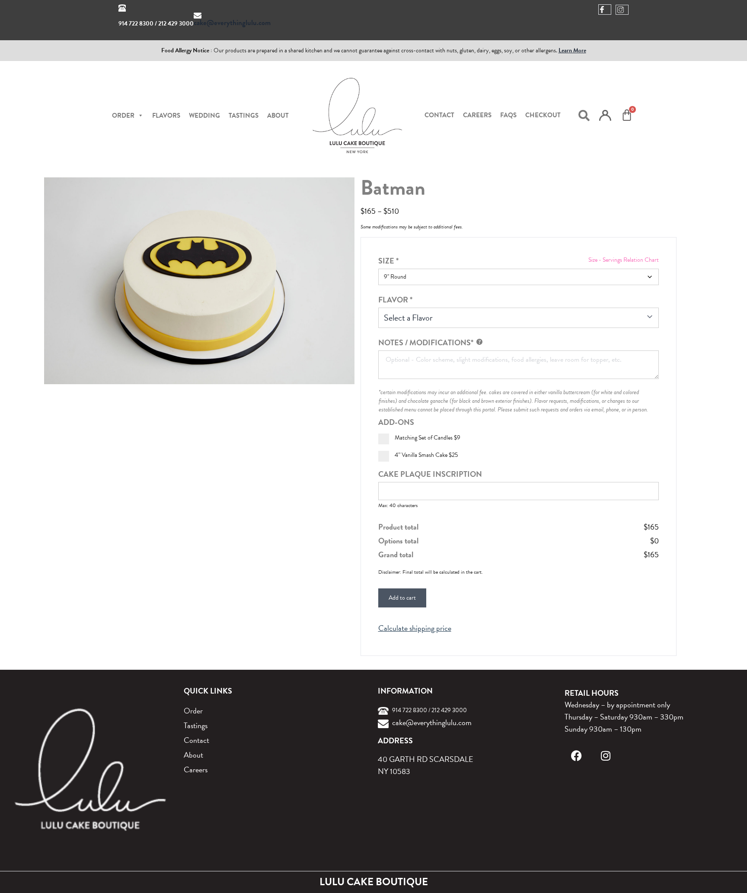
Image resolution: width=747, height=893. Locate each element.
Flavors (166, 115)
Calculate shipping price (414, 628)
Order (193, 710)
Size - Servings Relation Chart (623, 260)
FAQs (508, 115)
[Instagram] (606, 756)
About (278, 115)
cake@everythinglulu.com (232, 22)
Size (388, 261)
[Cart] (627, 115)
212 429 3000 (176, 23)
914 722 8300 (135, 23)
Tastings (244, 115)
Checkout (543, 115)
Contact (439, 115)
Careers (477, 115)
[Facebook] (576, 756)
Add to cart (402, 597)
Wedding (204, 115)
